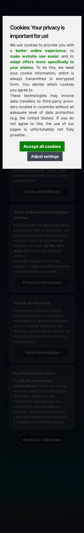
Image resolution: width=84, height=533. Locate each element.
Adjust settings (45, 156)
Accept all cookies (42, 146)
